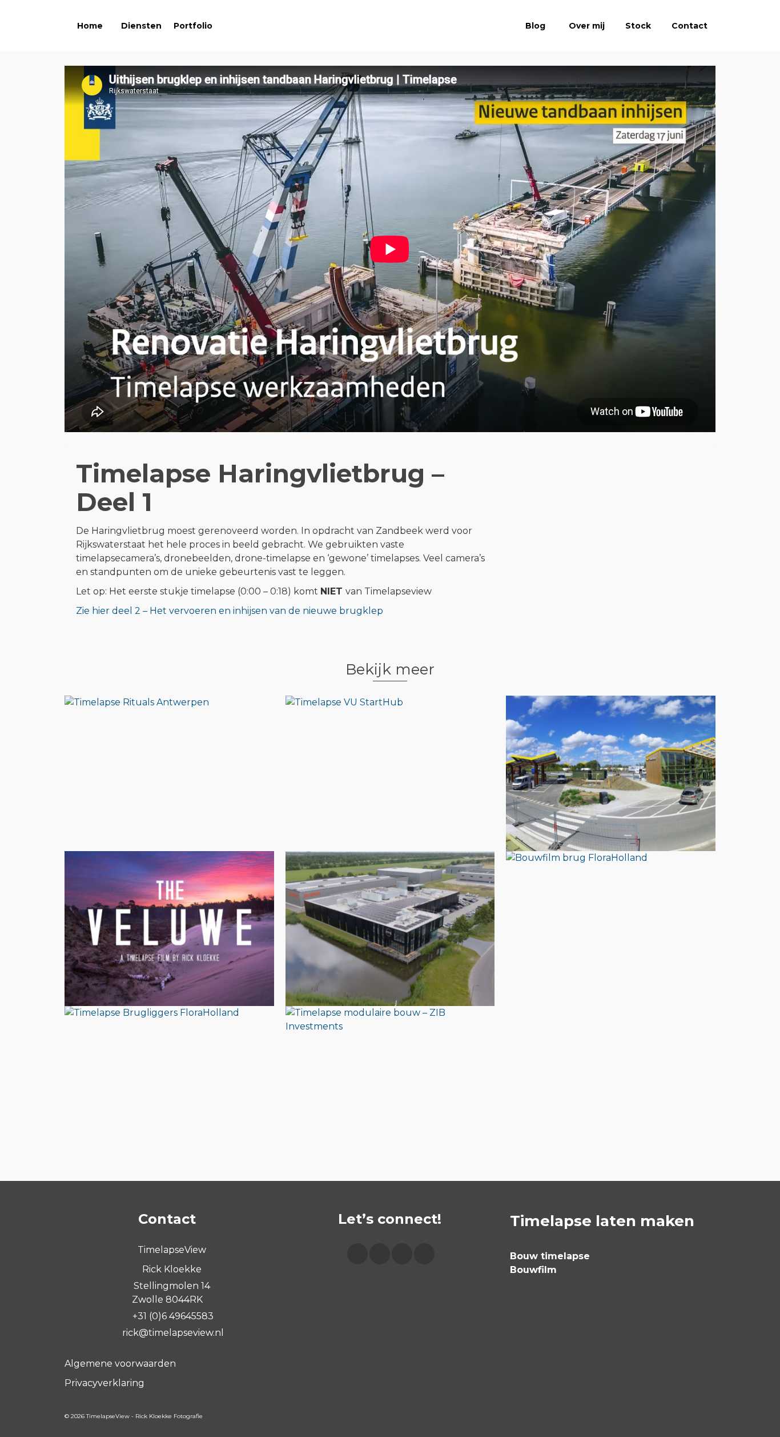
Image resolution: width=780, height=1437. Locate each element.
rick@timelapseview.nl (172, 1332)
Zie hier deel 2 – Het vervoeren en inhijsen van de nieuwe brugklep (229, 610)
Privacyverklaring (104, 1383)
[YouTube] (402, 1253)
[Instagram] (379, 1253)
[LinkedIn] (424, 1253)
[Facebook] (357, 1253)
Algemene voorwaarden (120, 1363)
